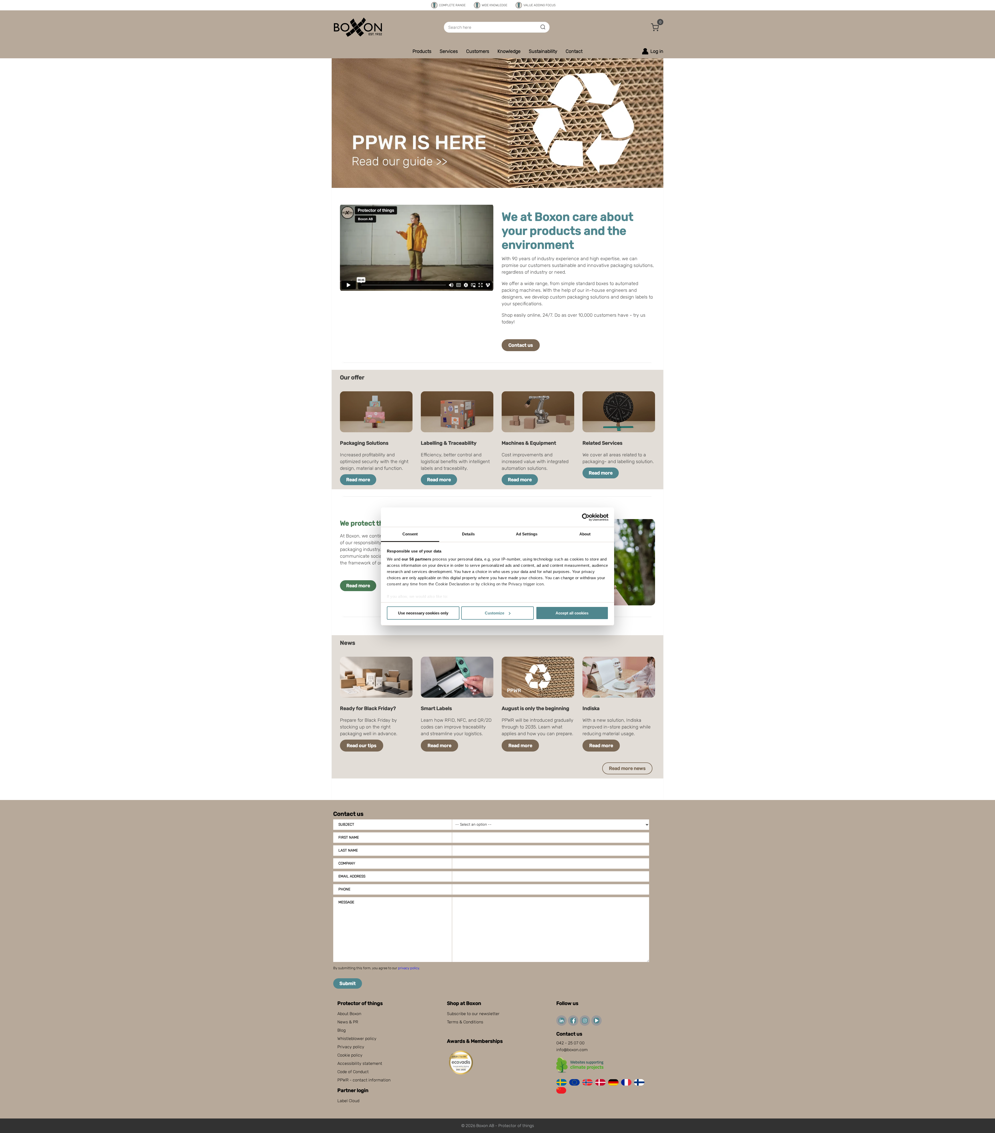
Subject (346, 824)
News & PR (347, 1021)
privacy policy (408, 968)
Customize (494, 613)
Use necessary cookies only (423, 613)
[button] (655, 27)
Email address (351, 876)
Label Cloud (348, 1100)
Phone (344, 889)
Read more (358, 480)
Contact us (520, 345)
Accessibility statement (359, 1063)
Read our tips (361, 745)
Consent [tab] (410, 534)
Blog (341, 1030)
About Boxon (349, 1013)
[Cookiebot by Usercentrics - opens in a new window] (585, 517)
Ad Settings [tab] (526, 534)
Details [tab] (468, 534)
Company (346, 863)
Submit (347, 983)
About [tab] (585, 534)
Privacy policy (350, 1046)
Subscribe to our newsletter (473, 1013)
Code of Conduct (353, 1071)
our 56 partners (416, 559)
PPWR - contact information (363, 1080)
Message (346, 902)
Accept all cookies (572, 613)
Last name (348, 850)
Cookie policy (350, 1055)
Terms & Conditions (465, 1021)
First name (348, 837)
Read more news (627, 768)
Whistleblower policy (356, 1038)
